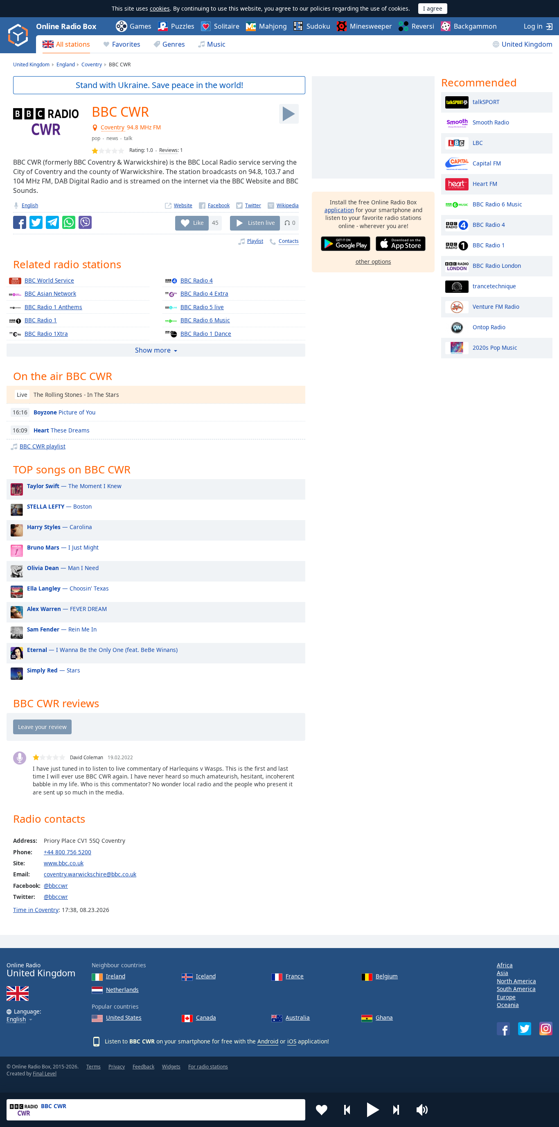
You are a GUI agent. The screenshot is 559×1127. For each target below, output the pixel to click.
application (339, 210)
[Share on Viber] (85, 222)
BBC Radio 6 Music (205, 320)
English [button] (16, 1019)
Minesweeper (371, 26)
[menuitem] (66, 44)
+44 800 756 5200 (67, 852)
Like (198, 222)
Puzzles (182, 26)
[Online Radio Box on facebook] (503, 1028)
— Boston (59, 506)
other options (373, 261)
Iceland (206, 976)
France (295, 976)
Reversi (423, 26)
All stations (73, 44)
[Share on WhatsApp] (68, 222)
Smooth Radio (491, 122)
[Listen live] (289, 114)
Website (183, 205)
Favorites (126, 44)
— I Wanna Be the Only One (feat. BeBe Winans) (102, 650)
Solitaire (226, 26)
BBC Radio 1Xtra (46, 333)
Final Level (44, 1073)
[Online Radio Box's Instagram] (545, 1028)
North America (516, 981)
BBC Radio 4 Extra (204, 293)
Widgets (171, 1066)
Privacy (116, 1066)
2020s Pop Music (495, 347)
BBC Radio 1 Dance (205, 333)
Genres (173, 44)
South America (516, 989)
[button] (373, 1110)
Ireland (115, 976)
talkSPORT (486, 101)
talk (128, 138)
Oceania (508, 1005)
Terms (93, 1066)
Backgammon (475, 26)
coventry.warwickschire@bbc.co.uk (90, 874)
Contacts (289, 241)
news (112, 138)
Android (267, 1041)
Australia (298, 1017)
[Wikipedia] (283, 205)
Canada (206, 1017)
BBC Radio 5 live (202, 307)
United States (124, 1017)
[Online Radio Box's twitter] (524, 1028)
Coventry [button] (112, 127)
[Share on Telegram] (52, 222)
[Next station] (399, 1110)
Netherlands (122, 989)
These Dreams (62, 430)
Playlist (255, 241)
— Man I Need (63, 568)
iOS (291, 1041)
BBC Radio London (497, 265)
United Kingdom (527, 44)
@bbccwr (56, 885)
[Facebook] (214, 205)
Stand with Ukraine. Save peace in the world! (159, 85)
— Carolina (59, 527)
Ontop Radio (489, 326)
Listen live (261, 222)
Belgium (387, 976)
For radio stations (208, 1066)
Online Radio (41, 970)
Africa (505, 965)
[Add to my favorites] (321, 1110)
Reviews (168, 150)
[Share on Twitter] (36, 222)
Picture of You (64, 412)
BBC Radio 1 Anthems (53, 307)
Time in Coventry (36, 910)
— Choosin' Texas (68, 588)
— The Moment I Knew (74, 486)
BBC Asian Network (50, 293)
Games (140, 26)
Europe (506, 997)
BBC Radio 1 (41, 320)
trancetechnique (494, 286)
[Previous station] (347, 1110)
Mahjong (273, 26)
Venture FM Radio (496, 306)
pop (96, 138)
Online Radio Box (66, 26)
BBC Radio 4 (196, 280)
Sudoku (318, 26)
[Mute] (425, 1110)
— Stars (53, 670)
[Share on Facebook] (19, 222)
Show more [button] (153, 350)
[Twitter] (248, 205)
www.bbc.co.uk (63, 863)
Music (216, 44)
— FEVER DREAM (67, 609)
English (30, 205)
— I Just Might (63, 547)
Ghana (384, 1017)
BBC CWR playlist (42, 446)
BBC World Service (49, 280)
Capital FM (487, 163)
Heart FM (485, 183)
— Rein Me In (62, 629)
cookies (160, 8)
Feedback (143, 1066)
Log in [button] (533, 26)
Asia (502, 973)
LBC (478, 142)
